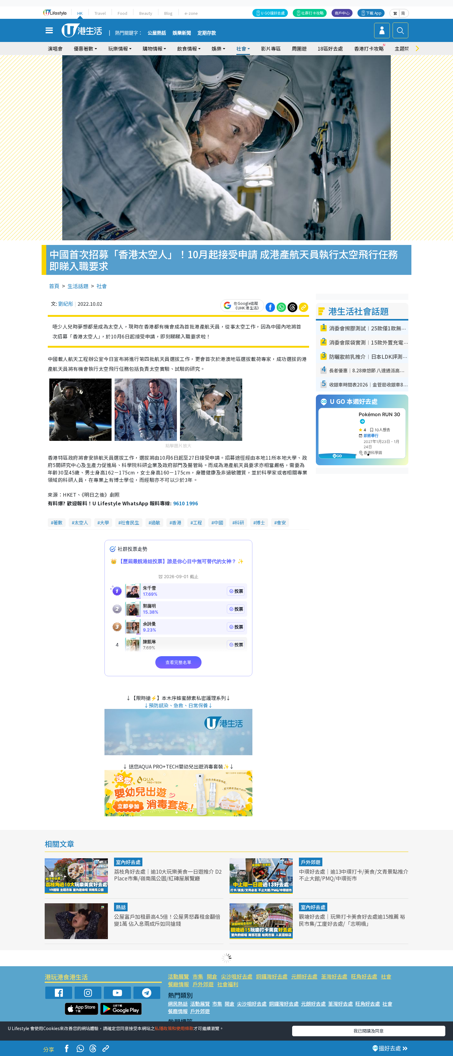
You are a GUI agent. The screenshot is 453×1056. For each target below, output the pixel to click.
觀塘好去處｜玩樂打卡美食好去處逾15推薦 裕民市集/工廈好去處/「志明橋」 (352, 920)
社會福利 (227, 984)
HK (80, 13)
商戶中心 (342, 12)
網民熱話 (178, 1003)
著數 (58, 522)
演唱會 (55, 48)
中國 (218, 522)
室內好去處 (128, 862)
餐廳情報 (178, 984)
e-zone (191, 13)
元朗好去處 (304, 976)
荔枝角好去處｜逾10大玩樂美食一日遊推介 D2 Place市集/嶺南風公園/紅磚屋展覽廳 (168, 875)
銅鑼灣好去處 (272, 976)
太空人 (81, 522)
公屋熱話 (157, 33)
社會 (101, 286)
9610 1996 (185, 503)
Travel (100, 13)
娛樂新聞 (182, 33)
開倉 (212, 976)
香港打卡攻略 (369, 48)
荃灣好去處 (334, 976)
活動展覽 (178, 976)
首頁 (54, 286)
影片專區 (271, 48)
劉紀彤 (65, 303)
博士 (260, 522)
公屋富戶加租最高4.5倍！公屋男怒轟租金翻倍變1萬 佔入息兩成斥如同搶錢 (167, 920)
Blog (168, 13)
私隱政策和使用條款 (174, 1028)
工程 (197, 522)
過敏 (155, 522)
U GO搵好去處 (273, 12)
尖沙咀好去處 (236, 976)
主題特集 (404, 48)
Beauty (145, 13)
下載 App (374, 12)
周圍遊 (299, 48)
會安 (281, 522)
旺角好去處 (364, 976)
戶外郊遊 (310, 862)
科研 (239, 522)
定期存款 (207, 33)
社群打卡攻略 (312, 12)
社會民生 (130, 522)
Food (122, 13)
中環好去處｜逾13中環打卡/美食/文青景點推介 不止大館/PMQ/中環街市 (353, 875)
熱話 (121, 907)
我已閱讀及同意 (368, 1031)
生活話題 (77, 286)
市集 (198, 976)
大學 (104, 522)
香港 (176, 522)
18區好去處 (330, 48)
